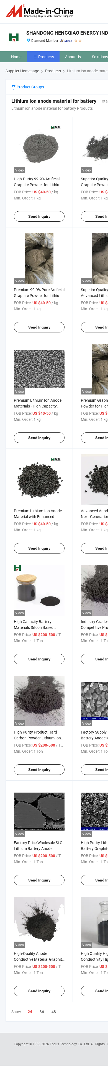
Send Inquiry (39, 216)
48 (54, 1011)
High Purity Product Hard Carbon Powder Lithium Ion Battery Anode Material (37, 737)
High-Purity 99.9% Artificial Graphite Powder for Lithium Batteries (38, 184)
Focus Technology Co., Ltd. (70, 1044)
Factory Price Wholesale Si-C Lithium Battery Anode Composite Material (38, 848)
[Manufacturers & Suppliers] (40, 10)
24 (30, 1011)
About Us (73, 56)
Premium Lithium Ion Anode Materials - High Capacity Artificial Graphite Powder (37, 406)
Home (16, 56)
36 (42, 1011)
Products (46, 56)
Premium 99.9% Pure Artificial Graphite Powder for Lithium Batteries (39, 295)
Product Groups (30, 86)
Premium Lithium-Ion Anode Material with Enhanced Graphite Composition (38, 516)
